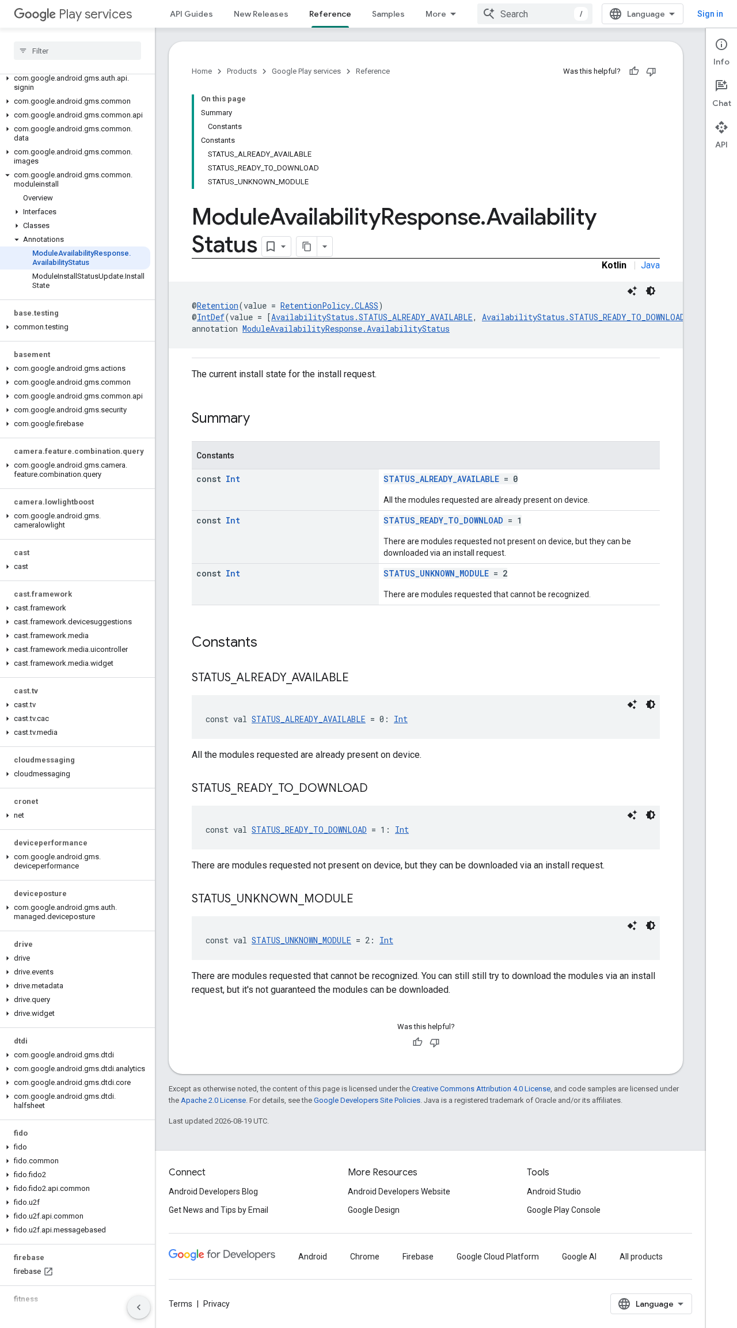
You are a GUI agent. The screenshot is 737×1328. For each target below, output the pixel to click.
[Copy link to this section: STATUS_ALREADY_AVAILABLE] (360, 678)
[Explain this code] (632, 291)
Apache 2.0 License (213, 1100)
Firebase (418, 1256)
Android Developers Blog (213, 1191)
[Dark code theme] (650, 291)
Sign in (710, 13)
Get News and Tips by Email (218, 1210)
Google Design (374, 1210)
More (436, 14)
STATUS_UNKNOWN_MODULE (436, 573)
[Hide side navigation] (138, 1307)
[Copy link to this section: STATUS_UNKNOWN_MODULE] (365, 899)
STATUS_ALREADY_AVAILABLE (441, 478)
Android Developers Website (399, 1191)
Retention (217, 305)
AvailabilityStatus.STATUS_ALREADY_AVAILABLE (372, 317)
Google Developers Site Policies (367, 1100)
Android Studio (554, 1191)
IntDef (211, 317)
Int (233, 478)
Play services (95, 14)
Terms (180, 1303)
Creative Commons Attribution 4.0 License (481, 1088)
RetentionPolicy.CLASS (329, 305)
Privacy (216, 1303)
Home (202, 71)
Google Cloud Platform (498, 1256)
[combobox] (534, 13)
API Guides (191, 14)
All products (641, 1256)
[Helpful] (634, 71)
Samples (388, 14)
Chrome (364, 1256)
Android (312, 1256)
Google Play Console (564, 1210)
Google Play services (306, 71)
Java (650, 265)
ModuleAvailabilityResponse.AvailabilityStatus (346, 328)
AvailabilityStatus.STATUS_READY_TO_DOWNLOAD (583, 317)
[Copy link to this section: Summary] (261, 419)
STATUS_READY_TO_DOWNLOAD (443, 520)
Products (242, 71)
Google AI (579, 1256)
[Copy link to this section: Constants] (268, 643)
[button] (75, 82)
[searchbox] (77, 50)
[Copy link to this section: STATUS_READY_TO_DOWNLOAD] (379, 789)
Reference (330, 14)
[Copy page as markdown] (307, 246)
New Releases (261, 14)
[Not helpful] (651, 71)
